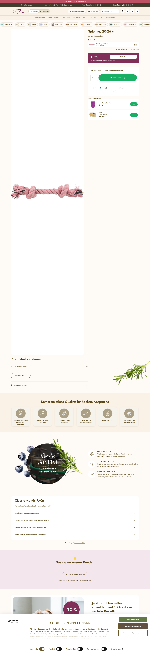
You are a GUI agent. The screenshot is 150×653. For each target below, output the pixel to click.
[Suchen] (103, 11)
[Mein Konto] (127, 11)
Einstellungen (116, 649)
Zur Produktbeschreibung (95, 36)
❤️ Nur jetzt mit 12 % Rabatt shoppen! (74, 2)
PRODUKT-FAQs (19, 376)
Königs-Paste (103, 114)
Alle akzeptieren (133, 619)
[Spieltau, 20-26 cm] (47, 192)
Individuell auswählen (133, 626)
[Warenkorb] (137, 11)
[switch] (59, 649)
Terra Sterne (97, 71)
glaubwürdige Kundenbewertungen (80, 580)
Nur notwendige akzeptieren (133, 633)
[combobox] (111, 11)
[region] (47, 192)
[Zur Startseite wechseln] (17, 11)
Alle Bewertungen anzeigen (75, 575)
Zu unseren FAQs (79, 543)
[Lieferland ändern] (123, 11)
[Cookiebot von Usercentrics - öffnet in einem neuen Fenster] (13, 621)
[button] (75, 506)
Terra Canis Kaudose (105, 103)
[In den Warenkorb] (134, 104)
